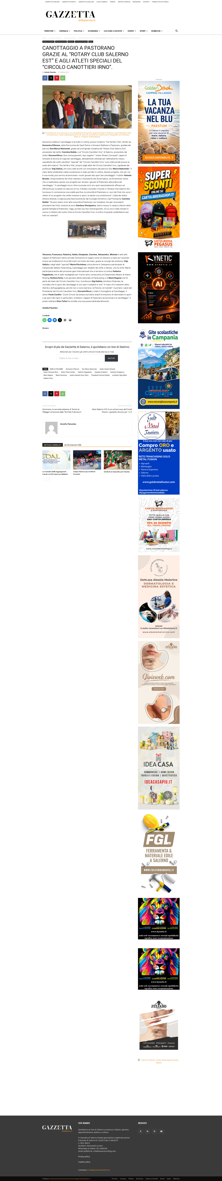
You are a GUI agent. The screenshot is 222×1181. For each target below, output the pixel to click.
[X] (50, 78)
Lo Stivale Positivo (81, 42)
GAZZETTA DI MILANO (52, 2)
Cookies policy (84, 1162)
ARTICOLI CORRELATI (52, 445)
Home (44, 38)
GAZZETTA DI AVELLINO (86, 2)
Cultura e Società (113, 31)
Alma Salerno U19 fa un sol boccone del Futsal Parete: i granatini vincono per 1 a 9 (112, 410)
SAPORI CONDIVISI (124, 2)
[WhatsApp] (62, 78)
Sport (143, 31)
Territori (48, 31)
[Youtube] (161, 1131)
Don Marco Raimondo (89, 369)
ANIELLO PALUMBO (56, 369)
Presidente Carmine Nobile (100, 375)
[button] (176, 31)
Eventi (131, 31)
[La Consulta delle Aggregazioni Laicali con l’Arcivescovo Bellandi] (56, 460)
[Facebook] (45, 78)
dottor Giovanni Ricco (51, 372)
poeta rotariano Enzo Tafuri (79, 375)
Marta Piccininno (61, 375)
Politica (78, 31)
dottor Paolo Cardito (68, 372)
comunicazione (65, 1179)
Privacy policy (84, 1156)
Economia (93, 31)
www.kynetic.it (85, 1179)
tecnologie (75, 1179)
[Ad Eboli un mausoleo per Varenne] (118, 460)
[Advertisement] (145, 16)
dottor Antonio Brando (107, 369)
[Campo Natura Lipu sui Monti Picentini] (87, 460)
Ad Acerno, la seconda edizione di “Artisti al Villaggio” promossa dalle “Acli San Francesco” (61, 410)
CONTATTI (146, 2)
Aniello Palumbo (50, 72)
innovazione (54, 1179)
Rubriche (155, 31)
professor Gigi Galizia (119, 375)
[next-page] (48, 479)
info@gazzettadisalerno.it (99, 1170)
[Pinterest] (56, 78)
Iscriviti (111, 358)
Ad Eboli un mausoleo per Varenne (117, 472)
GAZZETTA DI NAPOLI (69, 2)
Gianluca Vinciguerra (117, 372)
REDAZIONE (136, 2)
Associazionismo (70, 38)
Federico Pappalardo (85, 372)
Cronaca (63, 31)
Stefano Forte (48, 378)
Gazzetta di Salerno (101, 372)
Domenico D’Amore (72, 369)
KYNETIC (112, 2)
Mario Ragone (48, 375)
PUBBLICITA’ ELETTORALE (160, 2)
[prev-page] (44, 479)
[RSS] (147, 1131)
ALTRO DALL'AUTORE (72, 445)
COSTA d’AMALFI (102, 2)
